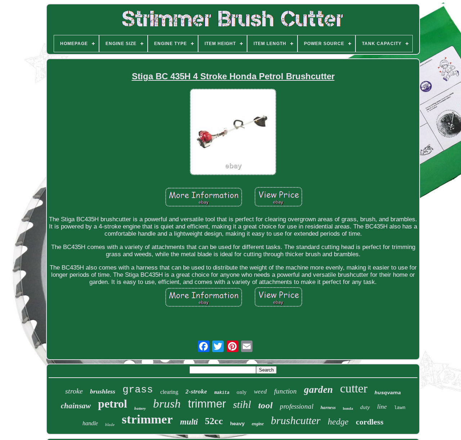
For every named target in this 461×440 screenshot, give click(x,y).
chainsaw (76, 405)
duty (365, 407)
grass (137, 389)
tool (265, 405)
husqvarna (388, 392)
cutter (353, 388)
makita (221, 392)
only (242, 392)
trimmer (207, 403)
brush (167, 403)
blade (110, 424)
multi (189, 421)
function (285, 391)
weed (260, 391)
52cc (214, 421)
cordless (370, 421)
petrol (112, 403)
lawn (400, 407)
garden (318, 389)
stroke (74, 391)
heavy (237, 424)
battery (140, 408)
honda (348, 408)
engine (258, 423)
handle (90, 423)
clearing (169, 392)
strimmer (147, 419)
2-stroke (196, 391)
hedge (338, 421)
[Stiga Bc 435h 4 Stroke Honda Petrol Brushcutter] (233, 132)
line (382, 406)
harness (328, 407)
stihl (242, 404)
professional (296, 406)
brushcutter (296, 420)
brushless (102, 391)
